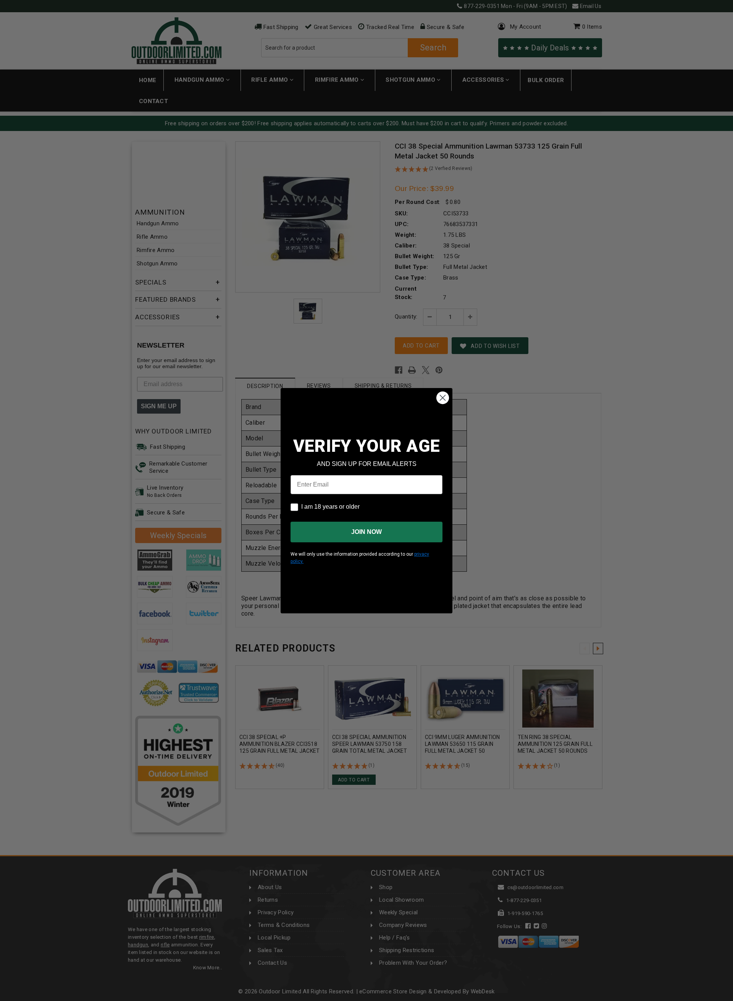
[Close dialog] (442, 397)
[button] (732, 997)
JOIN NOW (366, 532)
